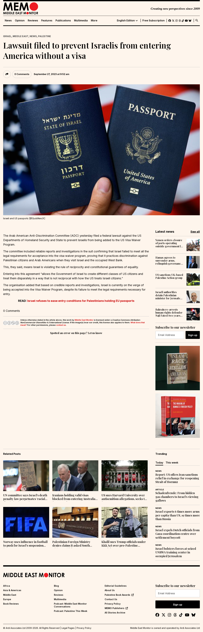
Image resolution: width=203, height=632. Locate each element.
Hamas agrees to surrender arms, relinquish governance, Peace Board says (169, 260)
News (8, 20)
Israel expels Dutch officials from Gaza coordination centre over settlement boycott (177, 533)
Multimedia (81, 20)
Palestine (44, 36)
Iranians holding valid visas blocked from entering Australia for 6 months (73, 497)
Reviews (33, 20)
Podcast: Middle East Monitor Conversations (70, 605)
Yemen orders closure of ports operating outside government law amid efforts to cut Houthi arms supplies (169, 243)
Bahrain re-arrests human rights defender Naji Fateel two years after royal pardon (169, 312)
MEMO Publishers (114, 608)
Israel (7, 36)
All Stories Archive (115, 612)
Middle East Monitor (84, 320)
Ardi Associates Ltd (190, 628)
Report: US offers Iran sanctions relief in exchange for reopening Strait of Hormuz (177, 478)
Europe (7, 599)
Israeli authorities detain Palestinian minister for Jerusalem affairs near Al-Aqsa (168, 295)
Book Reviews (11, 603)
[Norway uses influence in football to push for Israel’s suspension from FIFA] (26, 522)
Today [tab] (159, 462)
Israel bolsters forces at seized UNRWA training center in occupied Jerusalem (175, 552)
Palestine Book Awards (117, 594)
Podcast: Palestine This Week (70, 611)
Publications (63, 20)
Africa (6, 585)
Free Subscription (153, 20)
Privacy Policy (113, 603)
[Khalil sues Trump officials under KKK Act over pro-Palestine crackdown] (124, 522)
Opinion (20, 20)
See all (195, 231)
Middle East (20, 36)
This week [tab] (172, 462)
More (94, 20)
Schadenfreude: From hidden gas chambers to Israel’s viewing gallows (176, 496)
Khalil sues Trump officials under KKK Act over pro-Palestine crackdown (124, 544)
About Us (110, 590)
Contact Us (111, 599)
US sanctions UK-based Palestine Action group (169, 276)
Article (159, 489)
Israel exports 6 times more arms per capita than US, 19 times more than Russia (177, 515)
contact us (61, 325)
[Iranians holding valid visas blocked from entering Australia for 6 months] (75, 475)
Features (46, 20)
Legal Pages (68, 628)
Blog (56, 585)
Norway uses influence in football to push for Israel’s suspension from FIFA (25, 544)
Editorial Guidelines (116, 585)
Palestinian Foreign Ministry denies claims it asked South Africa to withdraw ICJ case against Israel (71, 544)
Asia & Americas (12, 590)
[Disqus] (76, 378)
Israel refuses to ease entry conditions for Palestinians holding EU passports (80, 300)
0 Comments (21, 74)
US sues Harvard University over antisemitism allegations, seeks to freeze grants (124, 497)
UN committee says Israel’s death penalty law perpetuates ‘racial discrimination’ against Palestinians (25, 497)
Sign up (192, 335)
